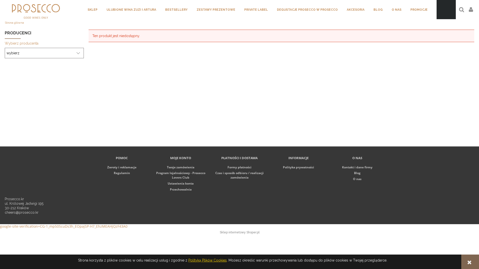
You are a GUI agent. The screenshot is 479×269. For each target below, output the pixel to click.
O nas (357, 179)
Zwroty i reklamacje (121, 167)
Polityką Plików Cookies (207, 260)
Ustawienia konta (181, 183)
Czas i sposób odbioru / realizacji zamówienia (239, 175)
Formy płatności (239, 167)
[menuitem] (93, 9)
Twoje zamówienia (180, 167)
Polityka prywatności (298, 167)
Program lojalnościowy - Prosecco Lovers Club (180, 175)
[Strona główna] (36, 9)
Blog (357, 173)
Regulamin (122, 173)
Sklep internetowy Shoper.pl (239, 232)
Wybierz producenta (21, 43)
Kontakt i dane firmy (357, 167)
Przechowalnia (181, 189)
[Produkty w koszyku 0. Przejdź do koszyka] (446, 9)
